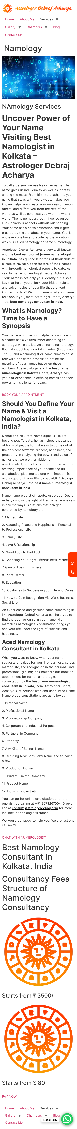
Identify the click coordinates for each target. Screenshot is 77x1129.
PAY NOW (9, 1096)
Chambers (34, 27)
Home (9, 19)
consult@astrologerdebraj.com (35, 808)
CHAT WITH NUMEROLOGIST (24, 837)
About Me (27, 19)
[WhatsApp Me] (72, 563)
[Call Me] (72, 572)
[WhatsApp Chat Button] (67, 1119)
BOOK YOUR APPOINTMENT (23, 395)
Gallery (10, 27)
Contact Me (14, 35)
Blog (56, 27)
